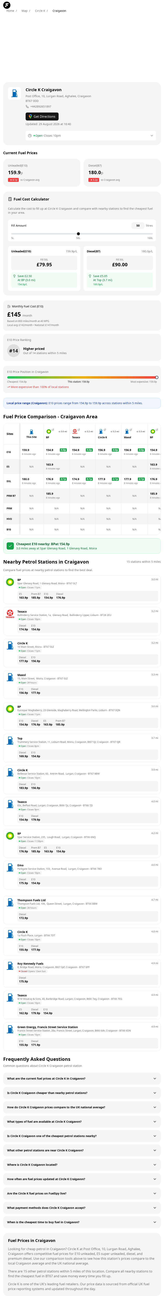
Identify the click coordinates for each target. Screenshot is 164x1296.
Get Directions (44, 116)
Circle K (40, 11)
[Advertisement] (82, 47)
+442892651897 (40, 106)
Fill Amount (18, 225)
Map (25, 11)
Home (10, 11)
